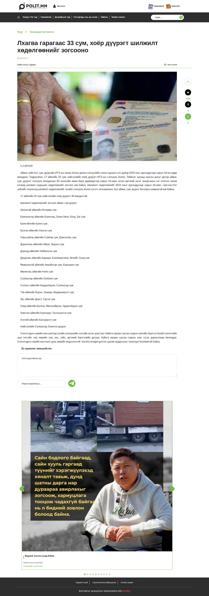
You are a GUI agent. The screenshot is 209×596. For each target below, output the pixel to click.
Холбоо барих (127, 582)
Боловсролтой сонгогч (42, 32)
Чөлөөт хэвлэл (118, 17)
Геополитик (46, 17)
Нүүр (20, 32)
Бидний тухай (82, 582)
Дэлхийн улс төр (62, 17)
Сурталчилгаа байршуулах (104, 582)
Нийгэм (104, 17)
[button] (172, 489)
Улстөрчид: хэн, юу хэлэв (85, 17)
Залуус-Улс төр (30, 17)
